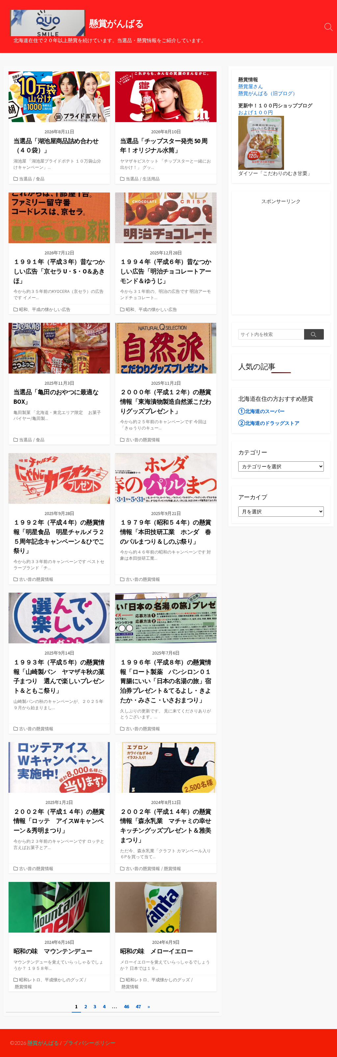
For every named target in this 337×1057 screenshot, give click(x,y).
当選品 (25, 178)
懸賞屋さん (250, 86)
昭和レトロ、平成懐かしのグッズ (51, 979)
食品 (40, 178)
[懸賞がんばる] (48, 23)
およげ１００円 (255, 112)
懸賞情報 (172, 868)
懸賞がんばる (43, 1043)
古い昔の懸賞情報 (143, 439)
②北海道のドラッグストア (268, 423)
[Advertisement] (281, 260)
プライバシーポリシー (89, 1043)
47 (138, 1006)
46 (126, 1006)
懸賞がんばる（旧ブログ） (268, 93)
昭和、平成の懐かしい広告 (44, 309)
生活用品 (151, 178)
